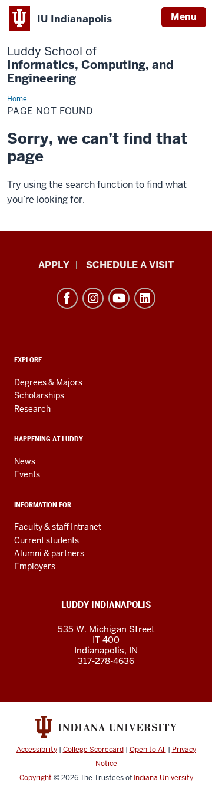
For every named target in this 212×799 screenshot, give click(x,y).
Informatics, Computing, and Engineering (90, 65)
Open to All (148, 749)
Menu (184, 17)
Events (27, 474)
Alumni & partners (49, 553)
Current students (46, 540)
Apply (53, 265)
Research (32, 409)
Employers (34, 566)
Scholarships (39, 395)
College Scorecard (93, 749)
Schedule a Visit (130, 265)
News (24, 461)
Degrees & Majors (48, 382)
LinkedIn (144, 298)
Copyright (35, 778)
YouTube (119, 298)
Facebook (67, 298)
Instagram (93, 298)
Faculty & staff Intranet (57, 526)
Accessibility (36, 749)
